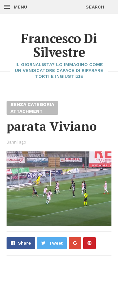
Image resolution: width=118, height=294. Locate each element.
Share (24, 243)
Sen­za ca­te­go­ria (32, 104)
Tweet (56, 243)
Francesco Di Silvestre (59, 45)
